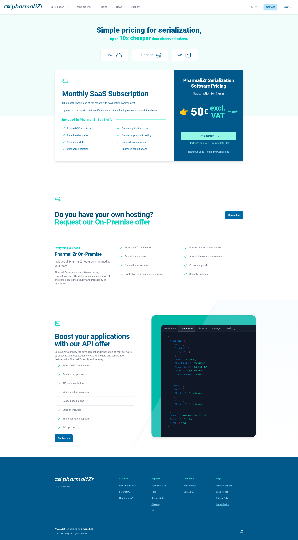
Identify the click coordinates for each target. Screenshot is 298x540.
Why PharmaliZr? (127, 485)
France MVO (74, 128)
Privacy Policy (222, 498)
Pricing (103, 6)
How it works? (126, 498)
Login (288, 7)
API (180, 55)
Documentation (158, 485)
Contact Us (189, 492)
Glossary (155, 504)
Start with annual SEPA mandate (206, 143)
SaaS (110, 55)
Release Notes (158, 498)
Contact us (234, 215)
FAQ (153, 510)
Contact (270, 6)
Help (153, 492)
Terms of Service (224, 485)
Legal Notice (222, 492)
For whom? (124, 492)
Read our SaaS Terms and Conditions (208, 151)
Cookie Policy (222, 504)
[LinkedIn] (241, 531)
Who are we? (84, 6)
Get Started (206, 136)
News (119, 6)
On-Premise (146, 55)
